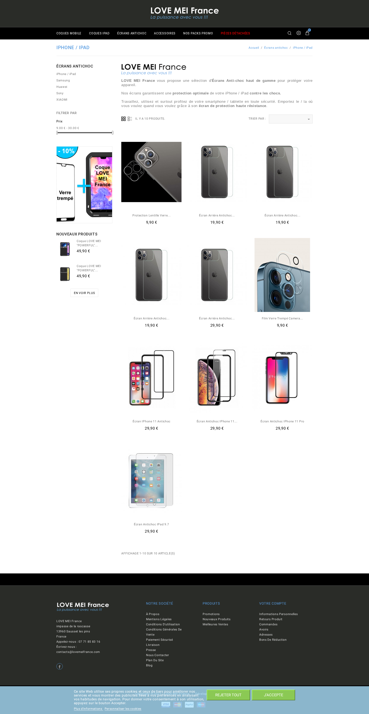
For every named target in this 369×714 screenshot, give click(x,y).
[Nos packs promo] (84, 184)
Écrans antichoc (131, 33)
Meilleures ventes (215, 624)
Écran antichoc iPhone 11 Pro (282, 421)
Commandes (268, 624)
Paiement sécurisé (159, 639)
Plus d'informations (88, 708)
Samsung (63, 80)
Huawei (61, 86)
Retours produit (271, 619)
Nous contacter (157, 655)
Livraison (153, 644)
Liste (130, 119)
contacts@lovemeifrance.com (78, 652)
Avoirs (263, 629)
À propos (153, 614)
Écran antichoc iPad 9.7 (151, 524)
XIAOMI (61, 99)
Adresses (266, 634)
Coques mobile (68, 33)
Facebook (60, 666)
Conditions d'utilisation (163, 624)
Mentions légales (159, 619)
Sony (60, 93)
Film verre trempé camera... (282, 318)
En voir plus (84, 293)
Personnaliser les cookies (123, 708)
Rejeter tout (228, 695)
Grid (123, 119)
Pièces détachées (235, 33)
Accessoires (165, 33)
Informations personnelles (278, 614)
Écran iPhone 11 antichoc (151, 421)
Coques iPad (99, 33)
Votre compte (272, 603)
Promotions (211, 614)
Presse (151, 650)
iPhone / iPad (66, 74)
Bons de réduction (273, 639)
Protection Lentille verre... (151, 215)
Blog (149, 665)
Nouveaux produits (217, 619)
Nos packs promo (198, 33)
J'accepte (273, 695)
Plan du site (155, 660)
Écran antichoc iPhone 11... (217, 421)
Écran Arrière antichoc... (217, 215)
